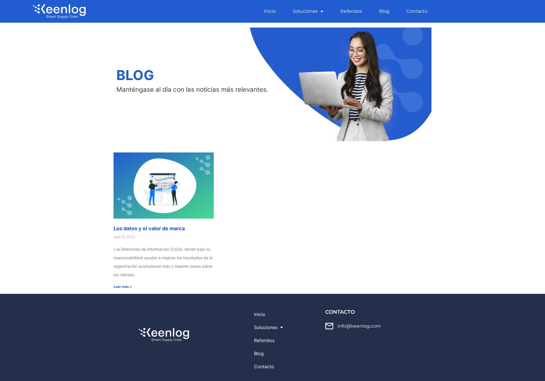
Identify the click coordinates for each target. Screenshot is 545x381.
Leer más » (123, 286)
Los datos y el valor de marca (149, 228)
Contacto (416, 11)
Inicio (270, 11)
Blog (384, 11)
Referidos (351, 11)
